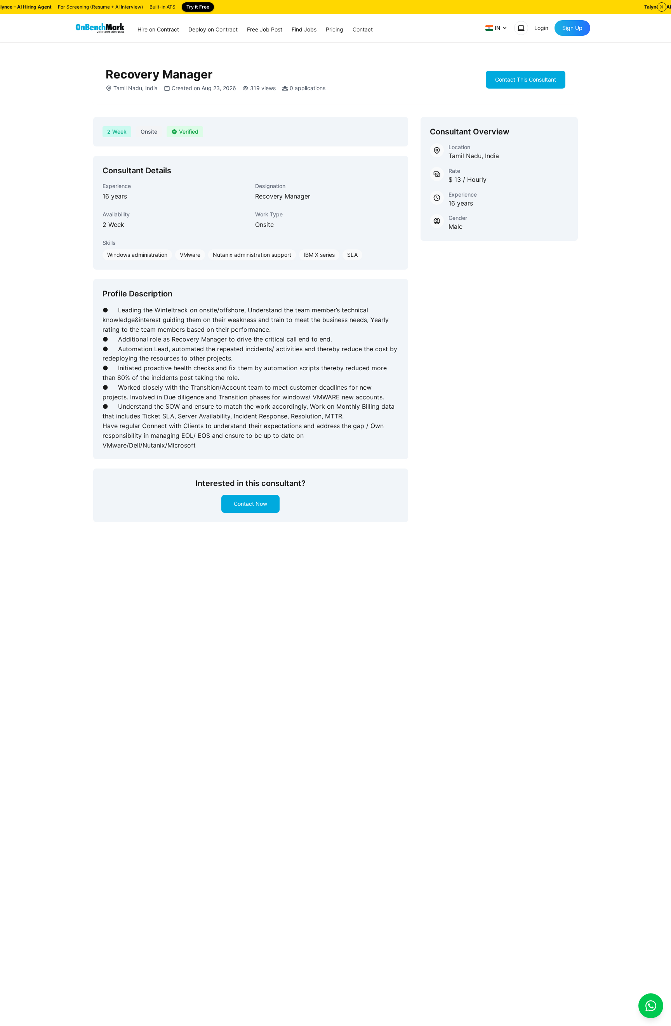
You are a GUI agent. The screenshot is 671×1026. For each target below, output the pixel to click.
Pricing (334, 29)
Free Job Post (264, 29)
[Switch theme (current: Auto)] (521, 28)
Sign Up (572, 27)
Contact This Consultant (525, 79)
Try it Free (197, 7)
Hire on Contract (158, 29)
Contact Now (250, 503)
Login (541, 27)
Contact (363, 29)
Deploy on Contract (213, 29)
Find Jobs (304, 29)
